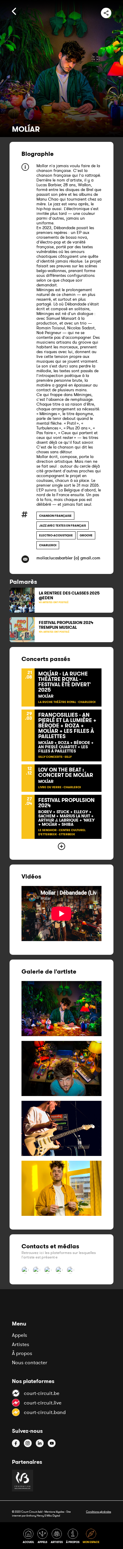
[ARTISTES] (57, 1537)
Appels (19, 1335)
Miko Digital (53, 1515)
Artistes (20, 1344)
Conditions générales (98, 1511)
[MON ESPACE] (91, 1537)
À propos (22, 1353)
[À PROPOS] (73, 1537)
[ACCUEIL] (29, 1537)
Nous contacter (29, 1362)
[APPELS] (43, 1537)
